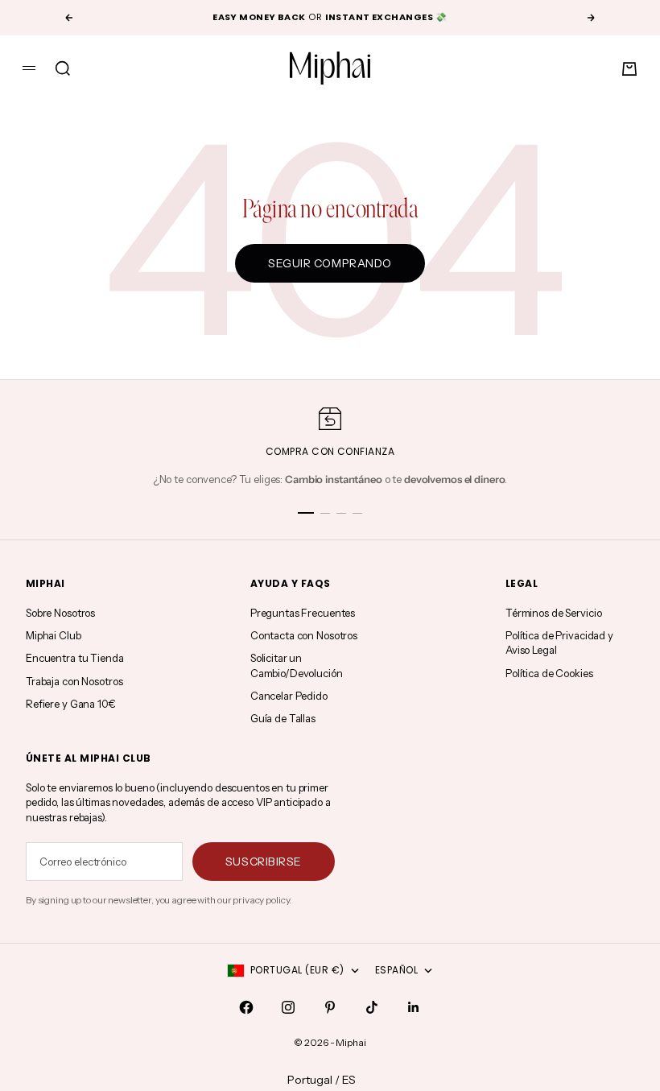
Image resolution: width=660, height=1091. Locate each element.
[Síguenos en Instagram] (288, 1007)
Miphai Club (53, 635)
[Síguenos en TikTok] (372, 1007)
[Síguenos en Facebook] (246, 1007)
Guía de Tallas (283, 718)
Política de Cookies (549, 673)
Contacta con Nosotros (303, 635)
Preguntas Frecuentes (302, 612)
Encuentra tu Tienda (75, 657)
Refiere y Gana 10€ (71, 703)
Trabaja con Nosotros (74, 681)
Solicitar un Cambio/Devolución (296, 665)
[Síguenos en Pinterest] (330, 1007)
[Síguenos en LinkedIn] (414, 1007)
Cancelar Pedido (289, 695)
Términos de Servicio (553, 612)
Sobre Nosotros (60, 612)
